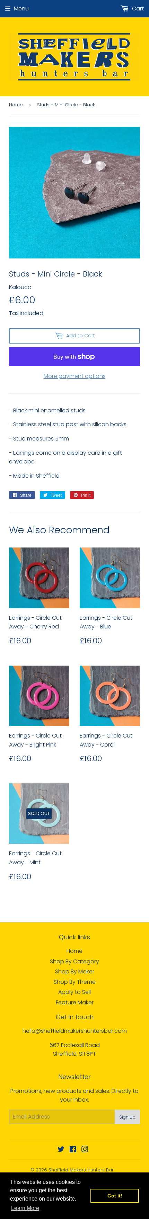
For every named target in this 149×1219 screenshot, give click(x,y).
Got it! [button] (114, 1196)
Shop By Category (74, 961)
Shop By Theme (75, 982)
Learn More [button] (25, 1208)
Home (16, 104)
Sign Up (127, 1117)
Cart (137, 9)
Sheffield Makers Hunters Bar (81, 1170)
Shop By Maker (74, 971)
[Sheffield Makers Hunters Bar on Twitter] (61, 1150)
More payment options (75, 376)
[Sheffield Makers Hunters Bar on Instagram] (84, 1150)
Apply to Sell (74, 992)
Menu (21, 9)
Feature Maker (75, 1002)
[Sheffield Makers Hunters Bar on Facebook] (73, 1150)
